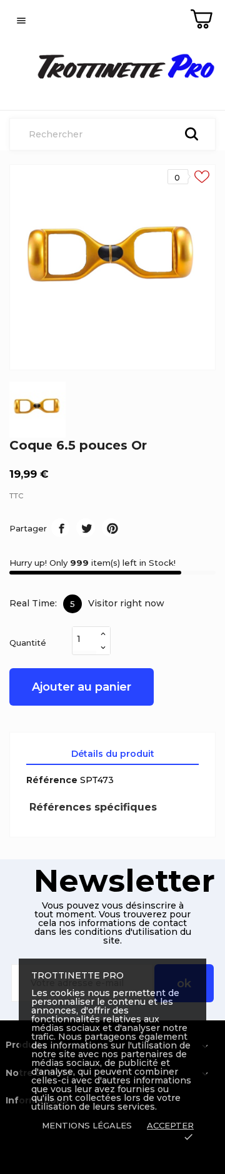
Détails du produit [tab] (112, 753)
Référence (52, 780)
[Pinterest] (111, 527)
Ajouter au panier (81, 687)
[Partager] (60, 527)
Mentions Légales (87, 1125)
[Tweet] (85, 527)
